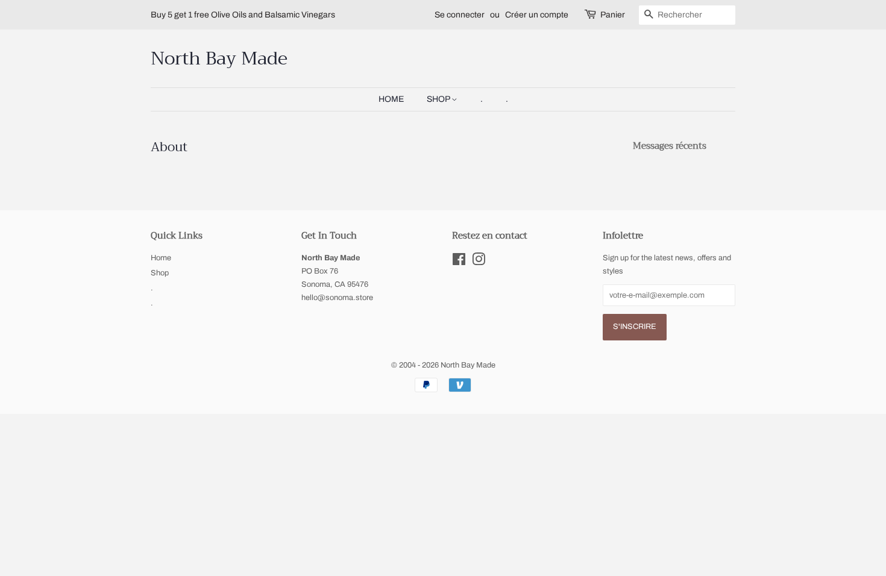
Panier (612, 14)
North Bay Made (219, 58)
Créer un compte (536, 14)
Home (391, 99)
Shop (439, 99)
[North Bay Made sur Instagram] (478, 262)
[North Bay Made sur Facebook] (459, 262)
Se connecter (460, 14)
